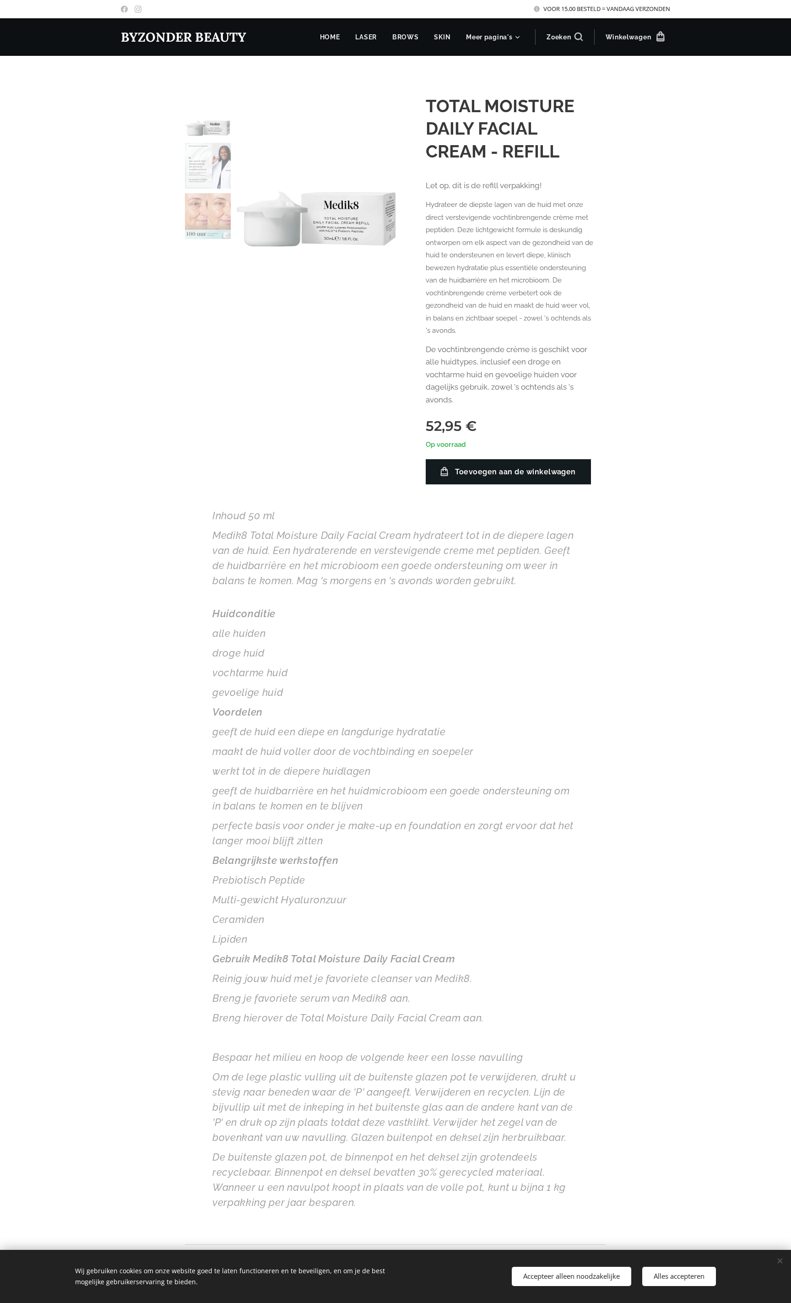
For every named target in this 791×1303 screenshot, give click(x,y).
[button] (564, 37)
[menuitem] (330, 37)
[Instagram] (138, 9)
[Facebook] (124, 9)
